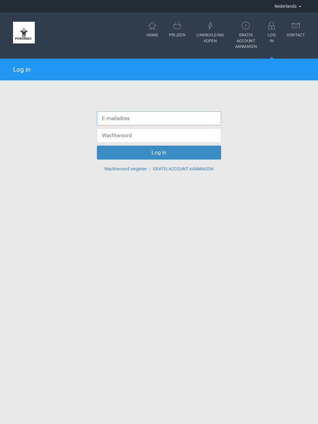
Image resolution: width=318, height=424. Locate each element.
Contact (296, 35)
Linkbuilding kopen (210, 38)
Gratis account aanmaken (246, 41)
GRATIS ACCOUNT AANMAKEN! (183, 168)
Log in (272, 38)
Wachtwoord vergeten (125, 168)
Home (152, 35)
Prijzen (177, 35)
